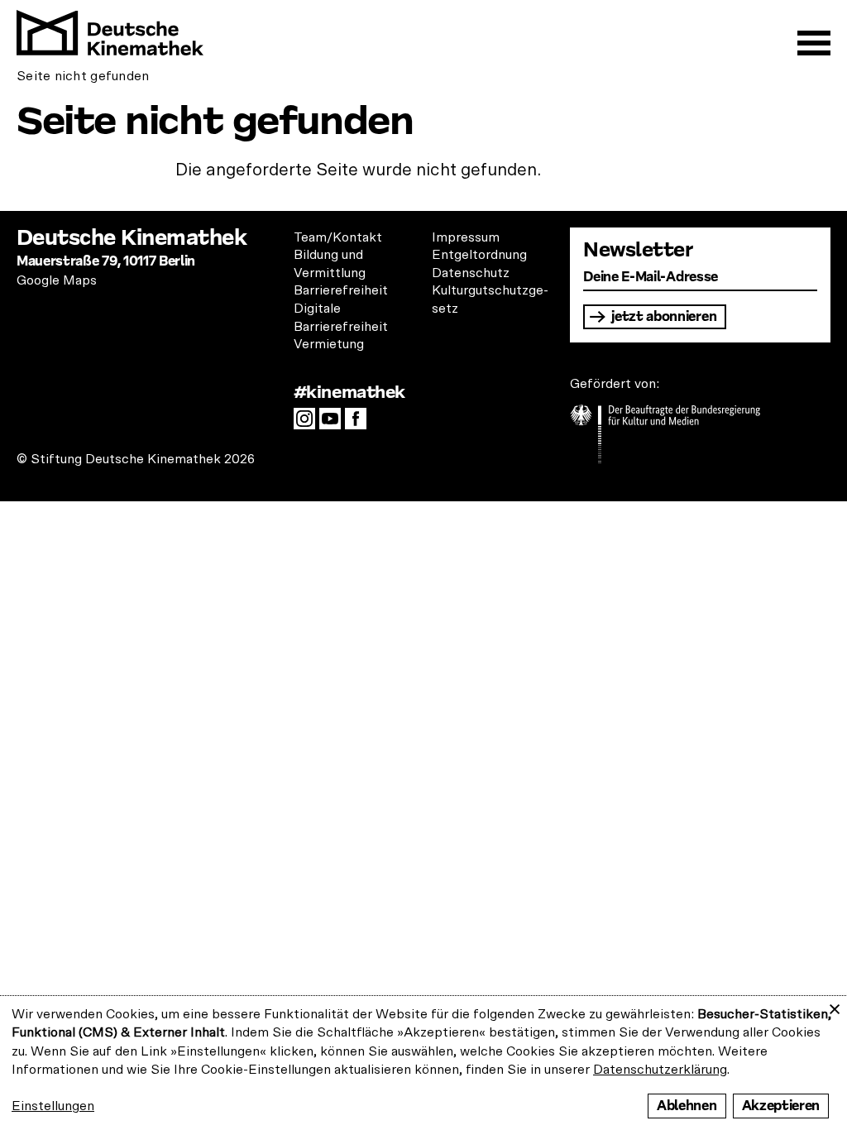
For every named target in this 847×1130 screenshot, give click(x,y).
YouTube (334, 423)
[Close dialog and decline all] (834, 1006)
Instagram (308, 423)
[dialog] (423, 1063)
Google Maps (57, 280)
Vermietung (329, 344)
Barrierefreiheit (341, 290)
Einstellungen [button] (53, 1106)
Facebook (359, 423)
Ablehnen (686, 1105)
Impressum (466, 237)
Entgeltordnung (479, 254)
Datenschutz (471, 273)
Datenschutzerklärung (660, 1069)
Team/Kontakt (338, 237)
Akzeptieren (781, 1105)
